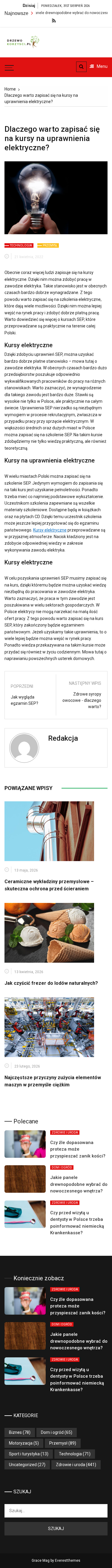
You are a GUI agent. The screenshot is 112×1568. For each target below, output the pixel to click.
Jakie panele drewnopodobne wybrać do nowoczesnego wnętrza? (79, 1184)
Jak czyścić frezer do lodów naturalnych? (51, 983)
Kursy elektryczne (50, 530)
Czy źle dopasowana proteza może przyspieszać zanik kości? (77, 1149)
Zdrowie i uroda (65, 1132)
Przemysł (50, 245)
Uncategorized (23, 1464)
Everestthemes (67, 1560)
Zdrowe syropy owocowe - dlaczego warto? (81, 700)
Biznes (15, 1432)
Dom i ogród (62, 1167)
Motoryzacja (21, 1443)
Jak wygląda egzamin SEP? (24, 700)
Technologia (21, 245)
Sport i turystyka (24, 1453)
